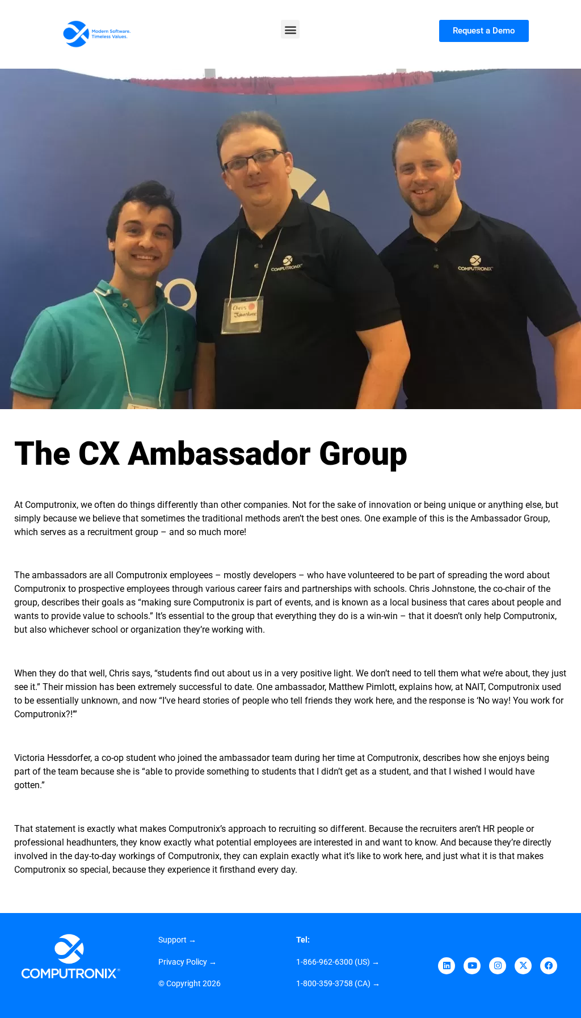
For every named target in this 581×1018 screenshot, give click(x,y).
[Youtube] (472, 965)
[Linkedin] (446, 965)
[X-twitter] (523, 965)
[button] (290, 29)
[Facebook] (548, 965)
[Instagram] (497, 965)
